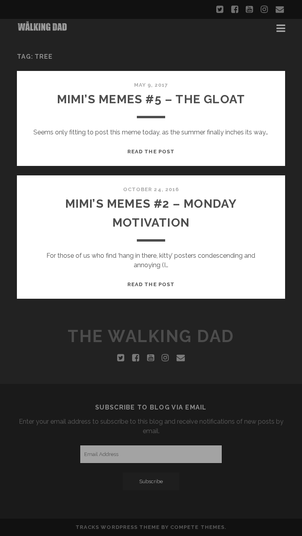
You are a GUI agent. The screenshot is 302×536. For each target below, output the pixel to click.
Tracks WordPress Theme (118, 527)
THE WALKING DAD (151, 336)
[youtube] (249, 9)
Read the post (151, 151)
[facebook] (234, 9)
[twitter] (219, 9)
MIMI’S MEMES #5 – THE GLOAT (151, 99)
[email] (280, 9)
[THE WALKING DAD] (42, 28)
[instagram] (264, 9)
